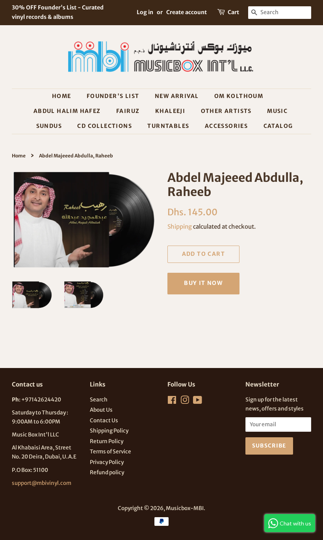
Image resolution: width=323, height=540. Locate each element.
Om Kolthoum (238, 96)
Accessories (226, 125)
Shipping (179, 226)
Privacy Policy (107, 462)
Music (277, 111)
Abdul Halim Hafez (67, 111)
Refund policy (107, 472)
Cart (233, 12)
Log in (145, 12)
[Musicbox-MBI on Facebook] (171, 401)
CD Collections (104, 125)
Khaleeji (170, 111)
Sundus (49, 125)
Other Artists (226, 111)
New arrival (177, 96)
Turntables (168, 125)
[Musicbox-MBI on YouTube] (197, 401)
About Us (101, 410)
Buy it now (203, 283)
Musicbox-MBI (185, 508)
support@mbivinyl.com (41, 483)
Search (99, 399)
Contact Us (104, 420)
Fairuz (127, 111)
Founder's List (113, 96)
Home (61, 96)
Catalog (278, 125)
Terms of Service (110, 451)
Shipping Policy (109, 430)
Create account (186, 12)
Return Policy (106, 441)
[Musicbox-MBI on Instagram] (184, 401)
